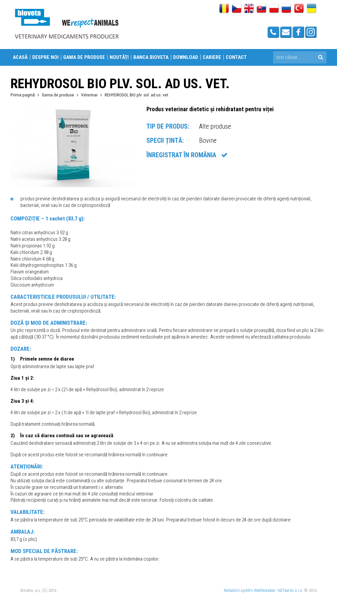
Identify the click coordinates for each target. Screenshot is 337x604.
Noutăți (119, 57)
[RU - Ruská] (286, 9)
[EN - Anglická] (249, 9)
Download (185, 57)
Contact (236, 57)
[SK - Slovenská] (261, 9)
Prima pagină (23, 94)
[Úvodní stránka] (66, 23)
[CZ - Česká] (236, 9)
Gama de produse (84, 57)
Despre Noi (45, 57)
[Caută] (320, 57)
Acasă (20, 57)
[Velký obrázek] (74, 186)
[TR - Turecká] (299, 9)
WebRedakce (264, 590)
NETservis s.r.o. (290, 590)
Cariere (212, 57)
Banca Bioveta (150, 57)
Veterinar (89, 94)
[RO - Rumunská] (224, 9)
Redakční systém (238, 590)
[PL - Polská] (274, 9)
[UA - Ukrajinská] (311, 9)
